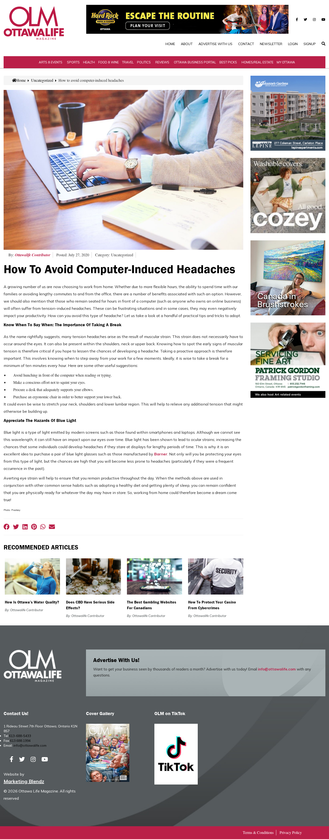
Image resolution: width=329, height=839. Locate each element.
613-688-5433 (20, 736)
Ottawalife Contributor (32, 254)
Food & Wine (108, 62)
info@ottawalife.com (277, 669)
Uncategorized (42, 80)
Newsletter (271, 44)
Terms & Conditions (258, 832)
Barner (160, 454)
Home (170, 44)
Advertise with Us (215, 44)
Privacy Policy (291, 832)
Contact (246, 44)
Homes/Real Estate (257, 62)
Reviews (162, 62)
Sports (73, 62)
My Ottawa (286, 62)
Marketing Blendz (24, 781)
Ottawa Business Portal (195, 62)
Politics (144, 62)
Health (89, 62)
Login (293, 44)
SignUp (309, 44)
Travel (128, 62)
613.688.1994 (20, 740)
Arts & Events (50, 62)
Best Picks (228, 62)
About (187, 44)
